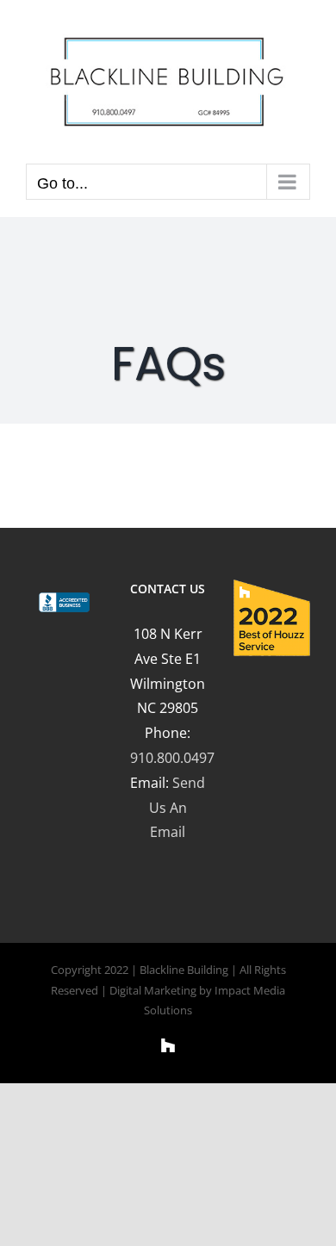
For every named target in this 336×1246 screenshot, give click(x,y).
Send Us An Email (177, 807)
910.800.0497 (172, 757)
